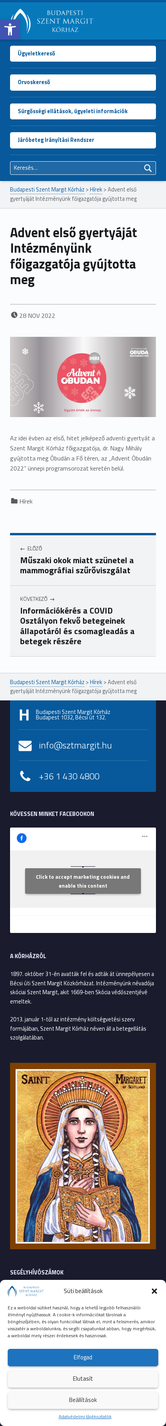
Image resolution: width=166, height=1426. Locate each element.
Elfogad (83, 1357)
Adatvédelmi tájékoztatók (85, 1416)
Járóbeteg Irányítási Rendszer (56, 140)
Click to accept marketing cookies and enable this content (83, 881)
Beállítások (83, 1399)
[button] (10, 29)
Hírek (25, 501)
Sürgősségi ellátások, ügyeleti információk (73, 111)
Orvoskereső (34, 82)
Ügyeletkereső (36, 53)
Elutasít (83, 1378)
